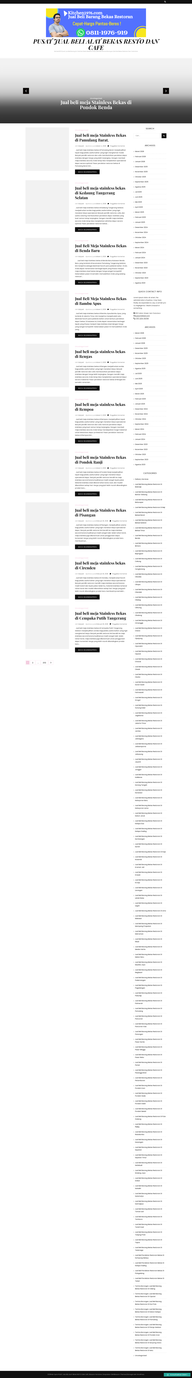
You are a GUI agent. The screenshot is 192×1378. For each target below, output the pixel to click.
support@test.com (142, 316)
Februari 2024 (140, 252)
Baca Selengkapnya (87, 172)
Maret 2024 (139, 247)
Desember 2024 (141, 227)
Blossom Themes (120, 1374)
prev (26, 91)
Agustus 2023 (140, 283)
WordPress (140, 1374)
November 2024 (141, 232)
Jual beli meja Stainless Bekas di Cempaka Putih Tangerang (100, 616)
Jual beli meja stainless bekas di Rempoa (100, 407)
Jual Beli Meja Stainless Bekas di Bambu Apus (100, 301)
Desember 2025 (141, 167)
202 (45, 662)
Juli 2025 (138, 192)
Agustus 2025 (140, 187)
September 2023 (141, 278)
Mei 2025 (138, 202)
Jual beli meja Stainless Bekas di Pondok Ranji (100, 460)
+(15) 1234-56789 (142, 318)
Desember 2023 (141, 263)
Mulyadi (81, 146)
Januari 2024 (140, 258)
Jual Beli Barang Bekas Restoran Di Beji (150, 507)
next (166, 91)
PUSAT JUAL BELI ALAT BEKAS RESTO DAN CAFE (96, 44)
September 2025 (141, 182)
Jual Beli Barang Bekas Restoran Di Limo (150, 911)
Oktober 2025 (140, 177)
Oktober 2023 (140, 273)
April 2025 (139, 207)
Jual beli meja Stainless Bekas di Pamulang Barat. (100, 137)
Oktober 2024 (140, 237)
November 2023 (141, 268)
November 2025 (141, 172)
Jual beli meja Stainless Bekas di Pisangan (100, 512)
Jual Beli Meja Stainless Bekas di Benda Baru (100, 248)
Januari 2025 (140, 222)
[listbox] (96, 90)
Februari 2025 (140, 217)
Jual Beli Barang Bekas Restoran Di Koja (150, 852)
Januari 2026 (140, 161)
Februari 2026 (140, 156)
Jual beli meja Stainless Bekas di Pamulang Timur (96, 104)
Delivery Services (141, 479)
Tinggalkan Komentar (117, 146)
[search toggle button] (165, 2)
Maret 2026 (139, 151)
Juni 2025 (138, 197)
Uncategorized (96, 98)
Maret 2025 (139, 212)
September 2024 (141, 242)
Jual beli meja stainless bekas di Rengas (100, 354)
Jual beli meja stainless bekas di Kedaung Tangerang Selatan (100, 192)
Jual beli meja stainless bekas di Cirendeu (100, 565)
